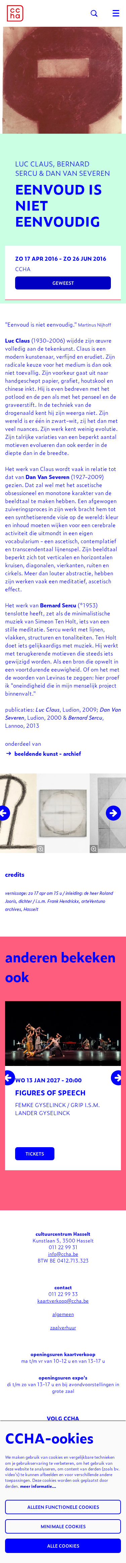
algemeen (63, 1313)
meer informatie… (38, 1486)
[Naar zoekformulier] (94, 13)
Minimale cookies (63, 1526)
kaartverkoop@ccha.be (63, 1300)
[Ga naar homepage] (15, 13)
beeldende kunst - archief (47, 753)
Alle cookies (63, 1546)
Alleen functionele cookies (63, 1507)
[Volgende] (113, 813)
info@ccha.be (63, 1253)
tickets (35, 1154)
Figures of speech (50, 1092)
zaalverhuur (63, 1327)
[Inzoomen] (40, 849)
